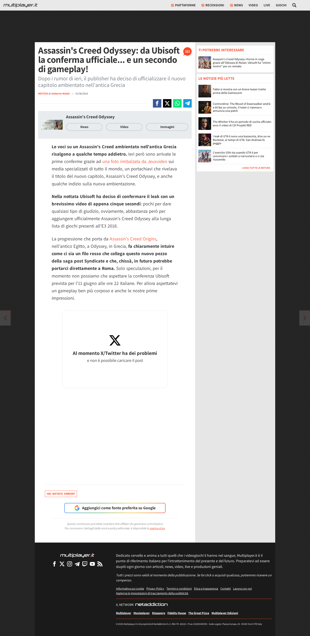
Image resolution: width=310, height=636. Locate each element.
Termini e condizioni (179, 588)
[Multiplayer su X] (62, 563)
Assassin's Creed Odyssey (90, 117)
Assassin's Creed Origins (133, 239)
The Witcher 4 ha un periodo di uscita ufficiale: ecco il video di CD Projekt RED (242, 123)
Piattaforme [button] (185, 5)
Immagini (167, 127)
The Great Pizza (198, 613)
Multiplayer (123, 613)
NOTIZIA (43, 93)
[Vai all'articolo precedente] (304, 318)
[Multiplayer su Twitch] (84, 563)
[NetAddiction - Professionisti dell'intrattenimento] (151, 604)
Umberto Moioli (60, 93)
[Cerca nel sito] (294, 5)
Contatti (225, 588)
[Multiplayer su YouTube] (92, 563)
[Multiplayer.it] (20, 5)
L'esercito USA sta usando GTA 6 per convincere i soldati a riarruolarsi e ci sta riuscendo (238, 156)
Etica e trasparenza (206, 588)
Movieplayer (141, 613)
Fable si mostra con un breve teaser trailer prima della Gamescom (239, 91)
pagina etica (157, 528)
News (84, 127)
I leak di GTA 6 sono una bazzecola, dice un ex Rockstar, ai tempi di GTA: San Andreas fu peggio (241, 140)
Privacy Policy (155, 588)
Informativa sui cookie (130, 588)
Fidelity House (176, 613)
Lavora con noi (242, 588)
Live (267, 5)
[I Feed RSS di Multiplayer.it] (99, 563)
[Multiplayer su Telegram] (77, 563)
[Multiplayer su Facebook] (54, 563)
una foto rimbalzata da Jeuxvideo (134, 161)
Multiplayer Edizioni (225, 613)
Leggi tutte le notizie (256, 168)
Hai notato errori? (61, 494)
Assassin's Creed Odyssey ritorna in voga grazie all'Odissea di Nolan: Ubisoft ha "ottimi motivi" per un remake (242, 62)
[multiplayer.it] (77, 555)
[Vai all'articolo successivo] (5, 318)
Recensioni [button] (214, 5)
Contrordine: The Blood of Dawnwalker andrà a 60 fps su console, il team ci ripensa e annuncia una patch (241, 107)
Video (253, 5)
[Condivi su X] (167, 103)
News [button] (238, 5)
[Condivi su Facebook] (157, 103)
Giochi (281, 5)
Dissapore (158, 613)
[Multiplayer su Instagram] (69, 563)
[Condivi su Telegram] (187, 103)
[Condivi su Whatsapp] (177, 103)
